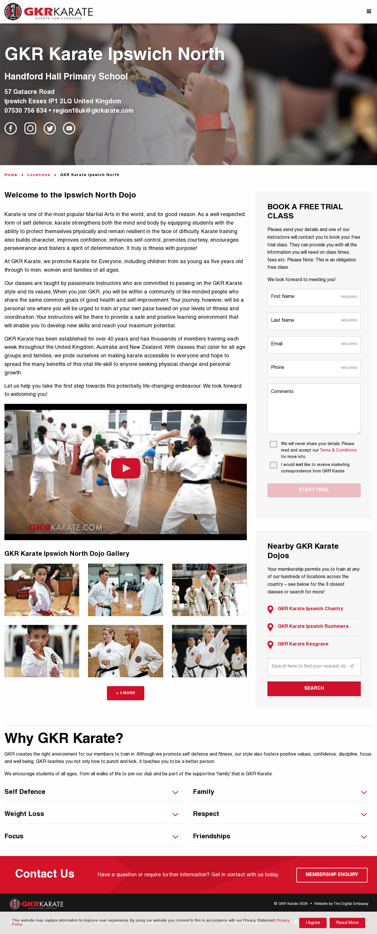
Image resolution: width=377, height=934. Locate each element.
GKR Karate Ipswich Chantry (310, 609)
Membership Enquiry (332, 875)
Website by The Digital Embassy (341, 904)
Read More (347, 923)
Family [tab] (203, 792)
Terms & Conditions (338, 451)
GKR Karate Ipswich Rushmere (313, 627)
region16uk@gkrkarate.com (93, 111)
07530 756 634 (25, 111)
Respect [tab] (206, 814)
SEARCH (314, 688)
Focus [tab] (14, 837)
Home (10, 175)
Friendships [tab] (211, 837)
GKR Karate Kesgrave (303, 644)
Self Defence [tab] (24, 792)
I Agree (313, 923)
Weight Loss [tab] (24, 814)
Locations (38, 175)
